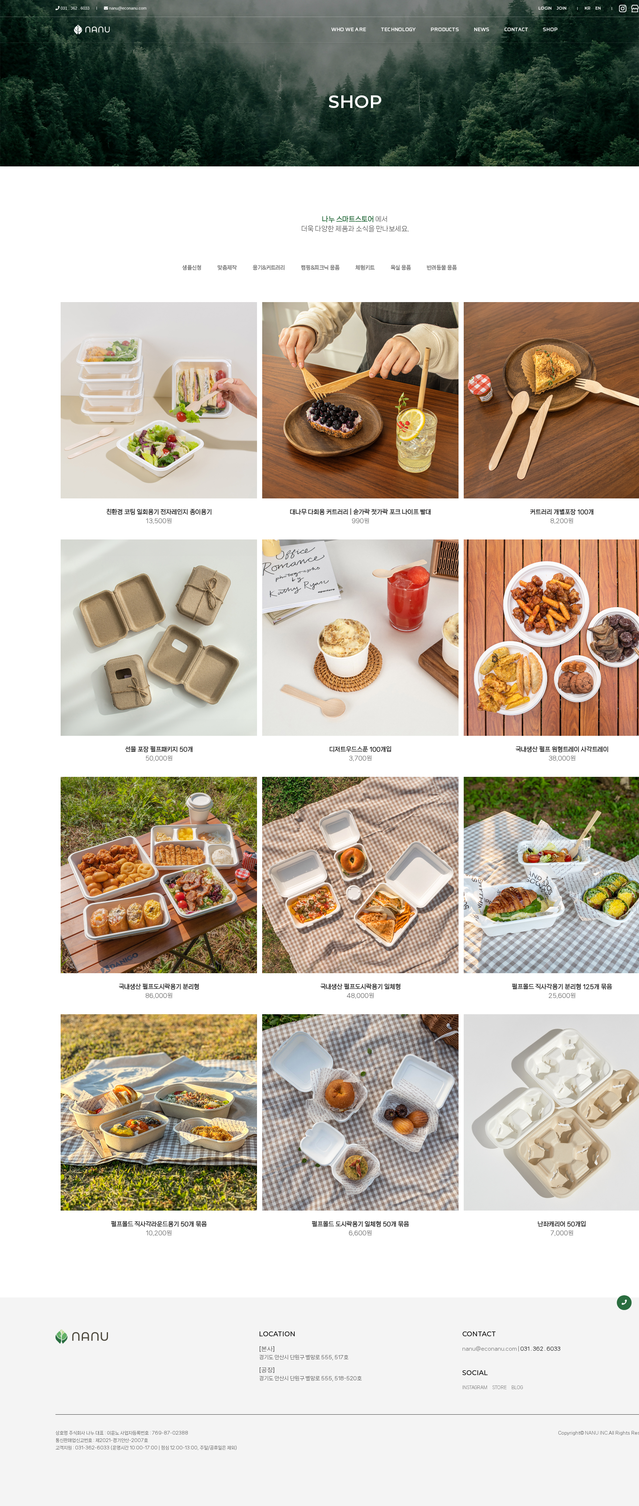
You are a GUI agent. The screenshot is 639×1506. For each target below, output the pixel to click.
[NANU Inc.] (93, 29)
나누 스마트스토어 (348, 219)
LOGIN (545, 8)
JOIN (562, 8)
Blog (517, 1387)
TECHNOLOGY (398, 29)
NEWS (482, 29)
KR (588, 8)
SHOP (550, 29)
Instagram (474, 1387)
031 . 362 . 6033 (74, 8)
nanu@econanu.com (127, 8)
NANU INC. (597, 1433)
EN (598, 8)
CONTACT (516, 29)
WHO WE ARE (348, 29)
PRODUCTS (444, 29)
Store (499, 1387)
